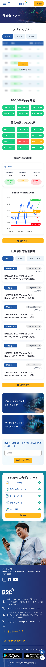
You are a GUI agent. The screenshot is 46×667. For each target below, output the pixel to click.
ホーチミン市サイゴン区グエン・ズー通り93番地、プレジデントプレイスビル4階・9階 (24, 615)
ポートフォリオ (36, 258)
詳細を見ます (10, 405)
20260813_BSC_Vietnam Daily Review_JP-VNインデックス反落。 (20, 373)
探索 (24, 515)
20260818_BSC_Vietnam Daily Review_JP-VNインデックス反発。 (20, 315)
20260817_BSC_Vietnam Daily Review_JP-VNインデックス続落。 (20, 335)
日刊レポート (11, 268)
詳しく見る (24, 241)
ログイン (23, 64)
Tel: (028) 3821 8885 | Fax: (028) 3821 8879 (23, 621)
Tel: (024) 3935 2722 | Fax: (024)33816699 (23, 608)
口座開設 (39, 3)
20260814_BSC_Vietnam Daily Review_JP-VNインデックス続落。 (20, 354)
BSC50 (31, 36)
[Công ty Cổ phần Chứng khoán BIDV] (23, 3)
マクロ (8, 258)
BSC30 (19, 36)
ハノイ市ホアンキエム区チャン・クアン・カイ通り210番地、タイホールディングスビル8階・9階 (25, 601)
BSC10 (7, 36)
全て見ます (24, 385)
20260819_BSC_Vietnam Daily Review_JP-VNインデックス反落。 (20, 296)
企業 (20, 258)
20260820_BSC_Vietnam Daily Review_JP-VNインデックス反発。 (20, 277)
